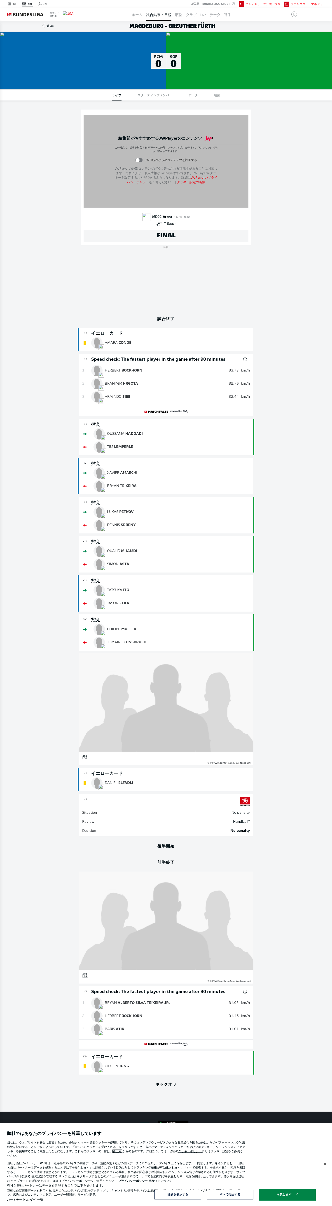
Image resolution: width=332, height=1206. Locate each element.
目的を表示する (177, 1194)
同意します (284, 1194)
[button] (292, 14)
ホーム (137, 14)
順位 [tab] (217, 95)
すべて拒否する (230, 1194)
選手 (227, 14)
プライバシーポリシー (133, 1181)
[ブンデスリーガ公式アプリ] (241, 4)
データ (215, 14)
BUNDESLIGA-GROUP (216, 3)
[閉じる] (325, 1164)
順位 (178, 14)
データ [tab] (193, 95)
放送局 (194, 3)
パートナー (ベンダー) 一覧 (25, 1200)
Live (203, 14)
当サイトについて (160, 1181)
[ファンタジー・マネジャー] (286, 4)
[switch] (139, 160)
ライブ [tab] (117, 95)
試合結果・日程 (158, 14)
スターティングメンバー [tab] (155, 95)
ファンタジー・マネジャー (308, 4)
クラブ (191, 14)
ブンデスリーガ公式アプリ (263, 4)
